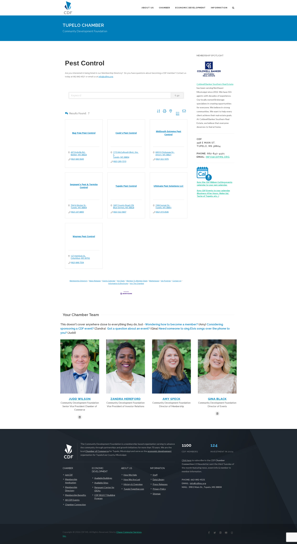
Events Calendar (108, 281)
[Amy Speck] (171, 366)
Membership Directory (78, 281)
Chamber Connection (75, 504)
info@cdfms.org (106, 76)
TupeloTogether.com (134, 489)
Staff (155, 474)
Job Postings (166, 281)
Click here (186, 460)
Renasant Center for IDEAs (104, 489)
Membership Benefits (75, 495)
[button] (66, 113)
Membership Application (71, 481)
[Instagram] (231, 532)
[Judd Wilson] (79, 366)
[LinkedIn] (220, 532)
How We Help (130, 474)
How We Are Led (132, 479)
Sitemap (157, 493)
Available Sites (101, 482)
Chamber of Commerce (97, 451)
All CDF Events (72, 500)
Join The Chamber (137, 283)
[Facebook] (209, 532)
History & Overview (133, 484)
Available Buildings (103, 478)
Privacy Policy (159, 489)
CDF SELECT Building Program (104, 497)
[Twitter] (214, 532)
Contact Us (176, 281)
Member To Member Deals (136, 281)
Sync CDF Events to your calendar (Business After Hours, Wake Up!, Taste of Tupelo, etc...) (213, 193)
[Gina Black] (217, 366)
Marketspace (154, 281)
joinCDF (69, 474)
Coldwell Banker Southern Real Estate (215, 84)
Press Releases (160, 484)
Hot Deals (121, 281)
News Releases (95, 281)
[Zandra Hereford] (125, 366)
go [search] (178, 95)
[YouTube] (226, 532)
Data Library (158, 479)
